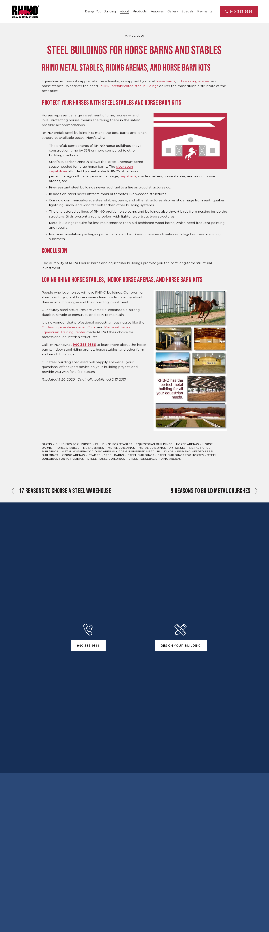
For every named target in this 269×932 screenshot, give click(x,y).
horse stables (67, 447)
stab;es (94, 455)
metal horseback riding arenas (88, 451)
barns (47, 444)
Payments (204, 11)
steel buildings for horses (181, 455)
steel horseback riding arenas (155, 458)
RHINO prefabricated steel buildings (129, 86)
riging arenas (73, 455)
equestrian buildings (154, 444)
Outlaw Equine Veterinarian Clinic (69, 327)
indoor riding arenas (193, 81)
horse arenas (187, 444)
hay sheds (128, 176)
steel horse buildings (106, 458)
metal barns (93, 447)
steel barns (114, 455)
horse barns (165, 81)
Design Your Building (100, 11)
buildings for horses (73, 444)
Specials (187, 11)
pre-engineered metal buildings (145, 451)
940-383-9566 (240, 11)
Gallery (172, 11)
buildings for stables (113, 444)
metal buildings (121, 447)
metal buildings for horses (162, 447)
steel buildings (141, 455)
